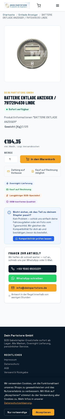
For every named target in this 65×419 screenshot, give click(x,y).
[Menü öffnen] (57, 5)
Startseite (9, 14)
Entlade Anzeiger (28, 14)
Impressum (10, 359)
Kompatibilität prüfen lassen (35, 238)
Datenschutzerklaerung (18, 402)
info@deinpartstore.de (31, 287)
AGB (6, 368)
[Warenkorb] (38, 5)
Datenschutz (11, 363)
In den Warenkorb (43, 159)
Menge (8, 152)
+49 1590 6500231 (28, 268)
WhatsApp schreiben (29, 278)
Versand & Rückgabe (16, 372)
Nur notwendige (17, 412)
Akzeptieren (43, 412)
